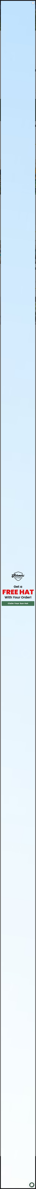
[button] (31, 1184)
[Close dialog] (33, 2)
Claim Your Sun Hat (18, 603)
